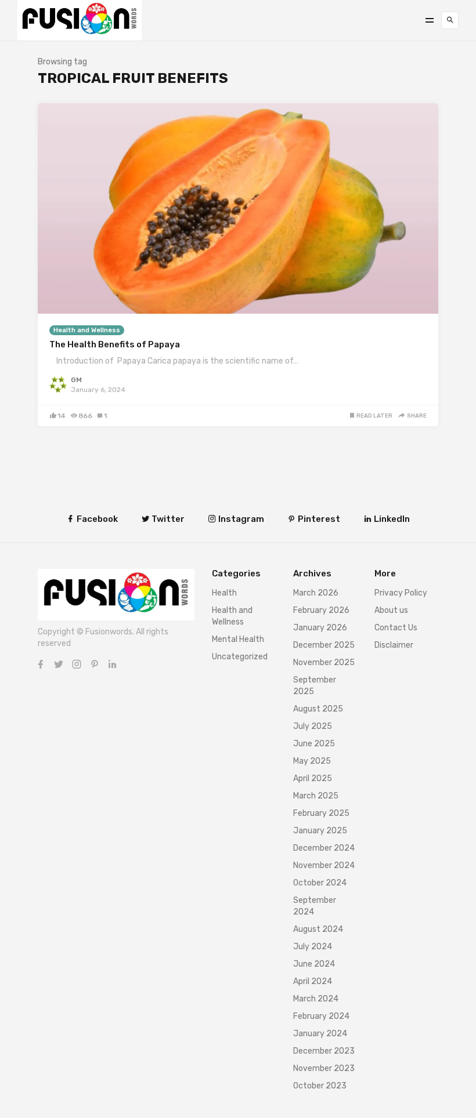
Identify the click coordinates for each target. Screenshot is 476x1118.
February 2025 (321, 813)
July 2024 (312, 947)
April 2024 (312, 981)
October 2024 (320, 883)
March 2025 (315, 796)
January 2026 (320, 628)
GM (76, 379)
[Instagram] (76, 664)
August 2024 (318, 929)
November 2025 (324, 662)
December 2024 (324, 848)
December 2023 (324, 1051)
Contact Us (395, 628)
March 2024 (315, 999)
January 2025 (320, 831)
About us (391, 610)
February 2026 (321, 610)
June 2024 (314, 964)
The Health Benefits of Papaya (114, 344)
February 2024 (321, 1016)
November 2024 (324, 865)
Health (224, 593)
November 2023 (324, 1068)
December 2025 (324, 645)
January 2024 (320, 1034)
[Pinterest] (94, 664)
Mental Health (238, 639)
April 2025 (312, 778)
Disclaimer (393, 645)
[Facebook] (40, 664)
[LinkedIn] (112, 664)
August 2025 (318, 709)
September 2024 (314, 906)
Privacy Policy (400, 593)
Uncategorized (240, 657)
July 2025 (312, 726)
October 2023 (320, 1086)
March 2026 (315, 593)
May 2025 (312, 761)
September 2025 (314, 685)
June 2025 (314, 744)
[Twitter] (58, 664)
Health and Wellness (86, 330)
